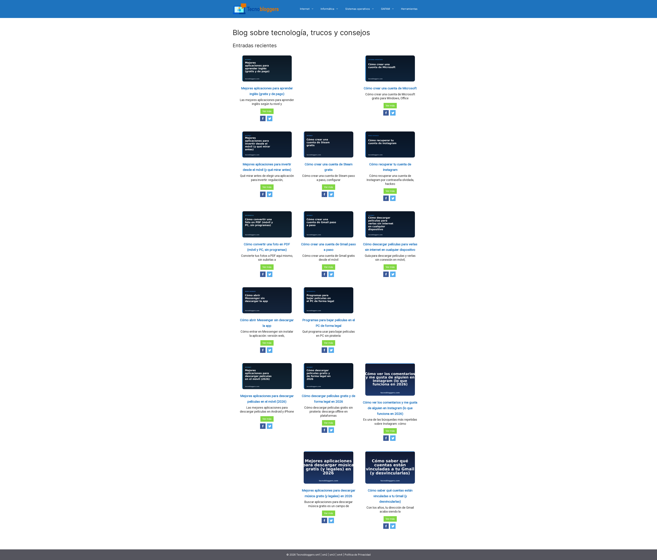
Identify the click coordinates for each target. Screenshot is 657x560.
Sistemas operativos (357, 8)
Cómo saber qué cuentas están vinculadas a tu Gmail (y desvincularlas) (390, 496)
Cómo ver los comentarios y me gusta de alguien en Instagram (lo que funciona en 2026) (390, 408)
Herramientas (409, 8)
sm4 (340, 554)
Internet (305, 8)
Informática (327, 8)
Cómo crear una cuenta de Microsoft (390, 88)
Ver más (267, 111)
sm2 (325, 554)
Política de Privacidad (358, 554)
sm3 (332, 554)
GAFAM (385, 8)
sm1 (318, 554)
